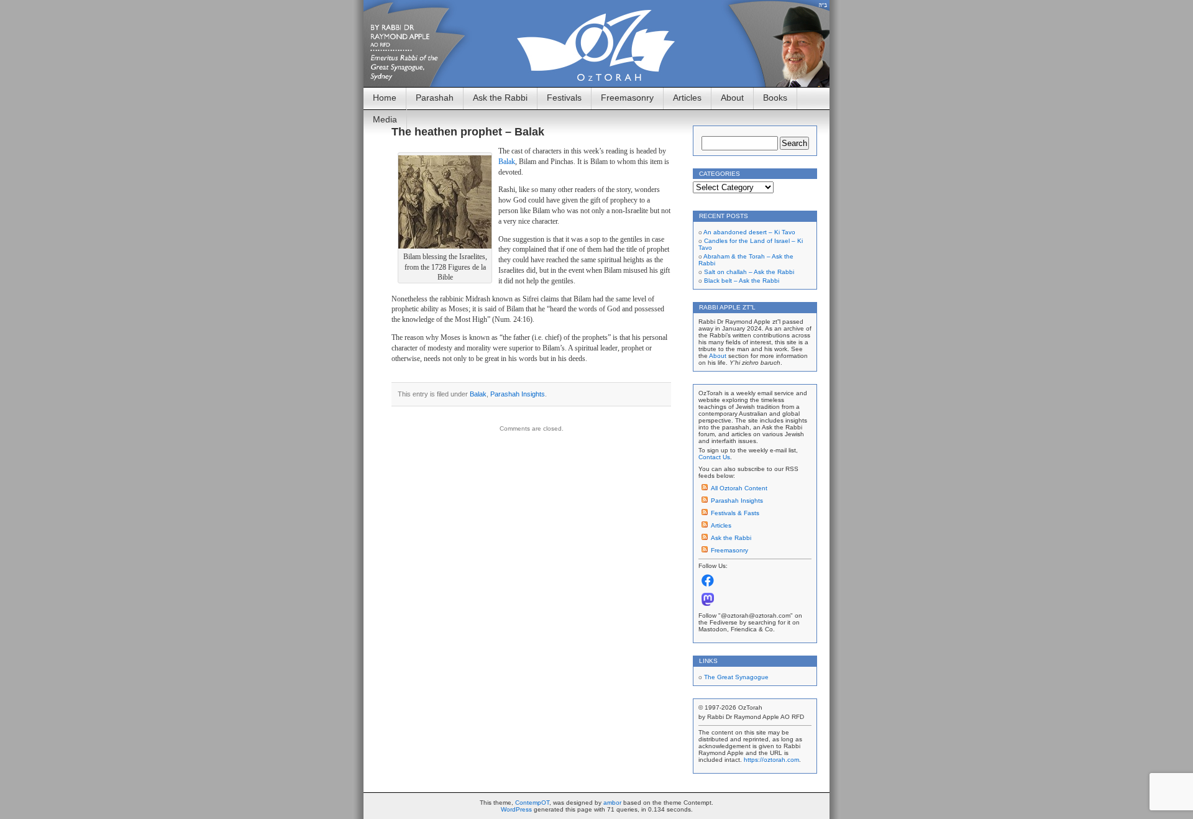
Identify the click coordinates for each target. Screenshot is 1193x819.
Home (384, 98)
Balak (506, 161)
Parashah (435, 98)
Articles (687, 98)
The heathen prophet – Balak (467, 132)
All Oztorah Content (739, 488)
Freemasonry (627, 98)
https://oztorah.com (771, 759)
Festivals (564, 98)
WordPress (516, 809)
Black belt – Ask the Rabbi (741, 280)
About (732, 98)
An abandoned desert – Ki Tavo (749, 232)
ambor (612, 802)
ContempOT (532, 802)
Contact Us (714, 457)
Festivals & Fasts (735, 513)
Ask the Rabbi (500, 98)
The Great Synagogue (736, 677)
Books (775, 98)
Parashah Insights (517, 394)
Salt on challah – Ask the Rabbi (749, 271)
